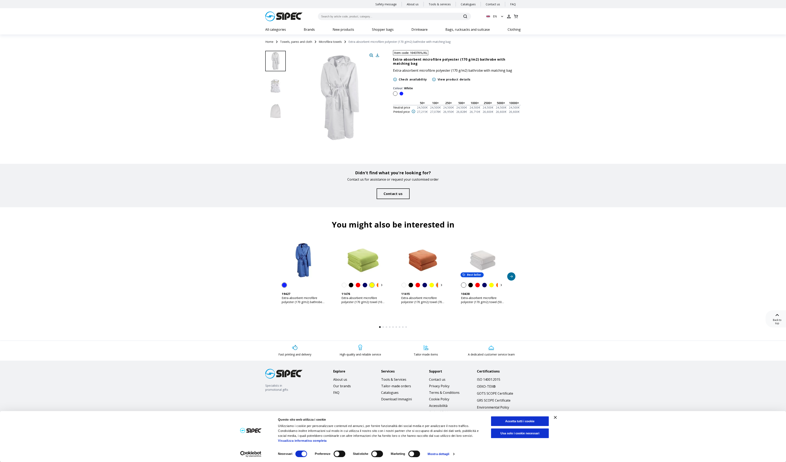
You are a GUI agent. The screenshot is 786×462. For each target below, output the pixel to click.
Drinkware (419, 29)
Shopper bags (383, 29)
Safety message (386, 4)
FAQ (513, 4)
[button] (495, 16)
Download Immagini (396, 399)
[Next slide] (276, 135)
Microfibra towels (330, 42)
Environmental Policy (493, 407)
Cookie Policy (439, 399)
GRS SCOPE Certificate (493, 400)
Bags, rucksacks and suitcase (467, 29)
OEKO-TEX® (486, 386)
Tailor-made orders (396, 386)
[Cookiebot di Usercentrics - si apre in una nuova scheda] (251, 454)
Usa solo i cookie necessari (519, 433)
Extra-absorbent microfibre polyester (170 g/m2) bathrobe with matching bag (302, 302)
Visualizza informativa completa (302, 440)
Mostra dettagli (438, 454)
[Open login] (508, 16)
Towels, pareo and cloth (296, 42)
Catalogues (468, 4)
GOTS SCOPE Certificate (495, 393)
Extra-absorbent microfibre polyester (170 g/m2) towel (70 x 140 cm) (422, 302)
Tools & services (440, 4)
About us (413, 4)
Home (269, 42)
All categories (275, 29)
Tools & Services (393, 379)
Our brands (342, 386)
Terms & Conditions (444, 392)
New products (343, 29)
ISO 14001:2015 (488, 379)
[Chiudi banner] (555, 417)
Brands (309, 29)
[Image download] (377, 55)
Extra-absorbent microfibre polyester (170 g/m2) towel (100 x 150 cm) (362, 302)
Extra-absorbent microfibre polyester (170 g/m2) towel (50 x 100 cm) (482, 302)
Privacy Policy (439, 386)
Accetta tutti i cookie (519, 421)
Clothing (514, 29)
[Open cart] (516, 16)
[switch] (339, 454)
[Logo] (284, 16)
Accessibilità (438, 405)
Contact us (493, 4)
